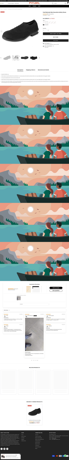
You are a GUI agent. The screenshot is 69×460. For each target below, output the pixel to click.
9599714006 (17, 3)
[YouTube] (7, 449)
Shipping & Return (30, 70)
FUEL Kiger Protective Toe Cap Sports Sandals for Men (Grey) (11, 456)
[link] (34, 105)
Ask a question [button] (55, 290)
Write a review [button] (56, 287)
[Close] (20, 454)
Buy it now (55, 37)
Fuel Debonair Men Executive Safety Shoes (34, 420)
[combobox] (58, 3)
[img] (6, 314)
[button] (1, 31)
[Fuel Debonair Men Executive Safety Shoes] (34, 412)
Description (20, 70)
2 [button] (33, 360)
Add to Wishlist (55, 40)
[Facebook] (2, 449)
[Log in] (65, 3)
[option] (20, 31)
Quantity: (44, 28)
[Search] (57, 3)
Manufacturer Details (43, 70)
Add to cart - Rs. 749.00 (55, 33)
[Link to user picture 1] (34, 334)
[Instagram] (4, 449)
